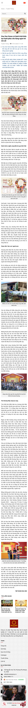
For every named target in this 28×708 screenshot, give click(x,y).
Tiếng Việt (25, 2)
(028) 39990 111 (8, 676)
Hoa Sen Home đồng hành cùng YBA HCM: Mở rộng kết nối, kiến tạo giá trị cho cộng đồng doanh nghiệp (14, 49)
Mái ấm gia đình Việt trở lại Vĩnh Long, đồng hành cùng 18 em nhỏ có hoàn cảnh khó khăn (14, 55)
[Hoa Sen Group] (14, 3)
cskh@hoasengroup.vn (10, 674)
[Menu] (2, 3)
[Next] (26, 607)
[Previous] (1, 607)
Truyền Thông (10, 9)
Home (2, 9)
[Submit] (25, 13)
